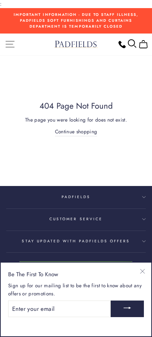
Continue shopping (76, 131)
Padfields (76, 197)
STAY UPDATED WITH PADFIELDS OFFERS (76, 241)
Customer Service (76, 219)
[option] (76, 21)
